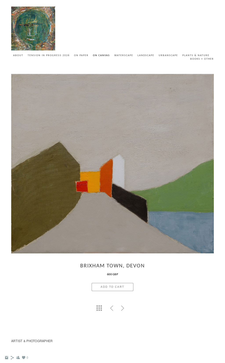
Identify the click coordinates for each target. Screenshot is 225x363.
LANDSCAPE (146, 55)
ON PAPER (81, 55)
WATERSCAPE (123, 55)
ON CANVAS (101, 55)
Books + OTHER (202, 59)
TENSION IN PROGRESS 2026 (49, 55)
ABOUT (18, 55)
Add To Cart (112, 286)
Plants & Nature (195, 55)
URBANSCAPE (168, 55)
